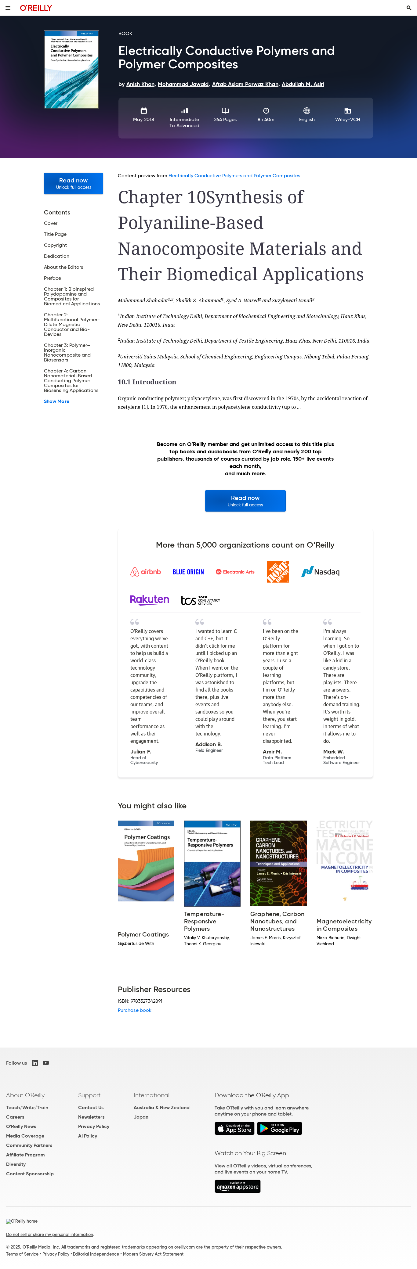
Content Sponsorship (30, 1173)
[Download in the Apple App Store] (235, 1133)
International (151, 1095)
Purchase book (134, 1010)
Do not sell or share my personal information (49, 1234)
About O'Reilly (25, 1095)
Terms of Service (22, 1254)
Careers (15, 1117)
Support (89, 1095)
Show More (56, 401)
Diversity (16, 1164)
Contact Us (90, 1107)
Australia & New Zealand (162, 1107)
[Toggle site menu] (8, 8)
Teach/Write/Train (27, 1107)
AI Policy (87, 1136)
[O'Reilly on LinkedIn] (35, 1063)
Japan (141, 1117)
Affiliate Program (25, 1155)
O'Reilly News (21, 1126)
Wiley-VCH (348, 119)
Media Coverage (25, 1136)
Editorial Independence (96, 1254)
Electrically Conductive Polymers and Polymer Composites (234, 175)
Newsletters (91, 1117)
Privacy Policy (93, 1126)
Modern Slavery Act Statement (153, 1254)
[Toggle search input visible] (409, 8)
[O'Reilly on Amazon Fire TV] (238, 1191)
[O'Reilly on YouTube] (46, 1063)
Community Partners (29, 1145)
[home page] (36, 8)
